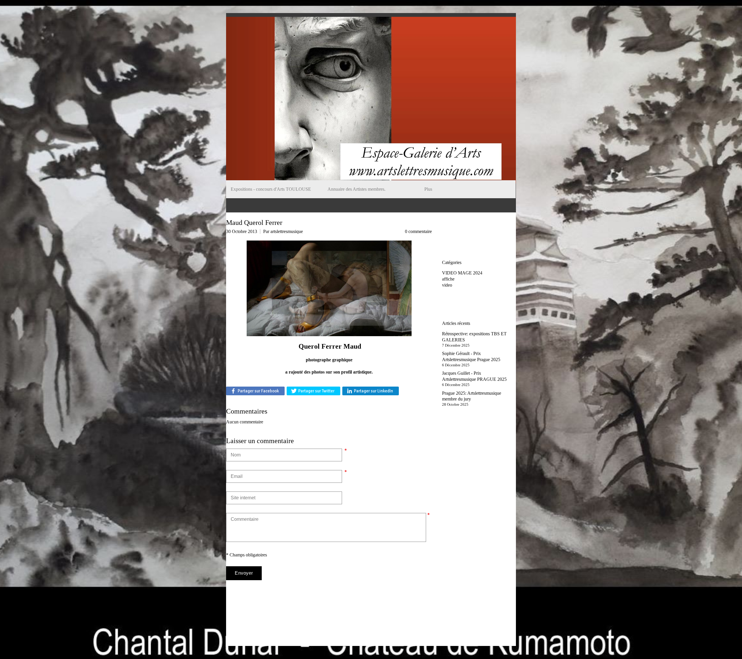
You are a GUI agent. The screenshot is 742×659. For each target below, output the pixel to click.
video (447, 285)
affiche (448, 278)
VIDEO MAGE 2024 (462, 272)
